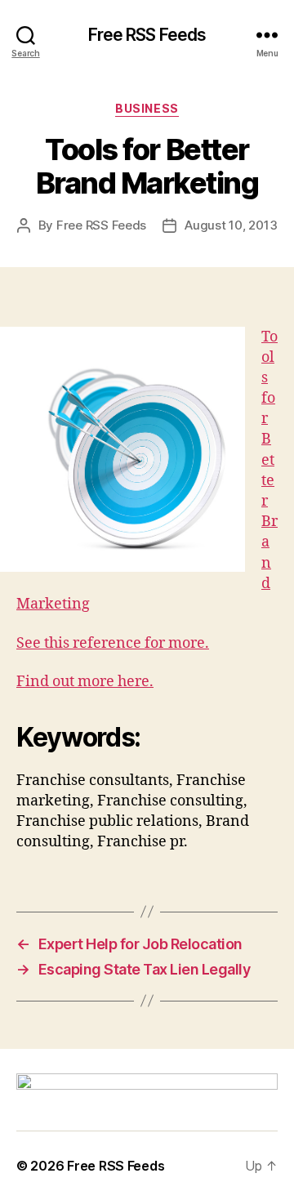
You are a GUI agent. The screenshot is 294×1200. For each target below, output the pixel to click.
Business (146, 108)
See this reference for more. (112, 643)
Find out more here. (85, 681)
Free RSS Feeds (147, 34)
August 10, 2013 (231, 225)
